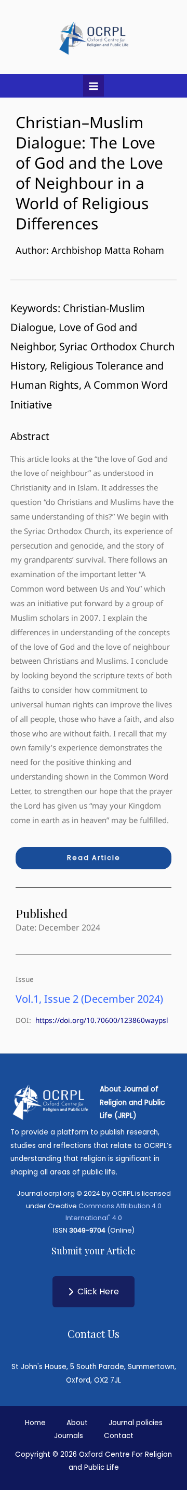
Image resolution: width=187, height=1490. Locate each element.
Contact (118, 1436)
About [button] (77, 1423)
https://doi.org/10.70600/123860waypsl (101, 1020)
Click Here (98, 1291)
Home (35, 1423)
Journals (68, 1436)
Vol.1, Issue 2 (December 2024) (89, 999)
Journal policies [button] (136, 1423)
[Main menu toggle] (93, 86)
